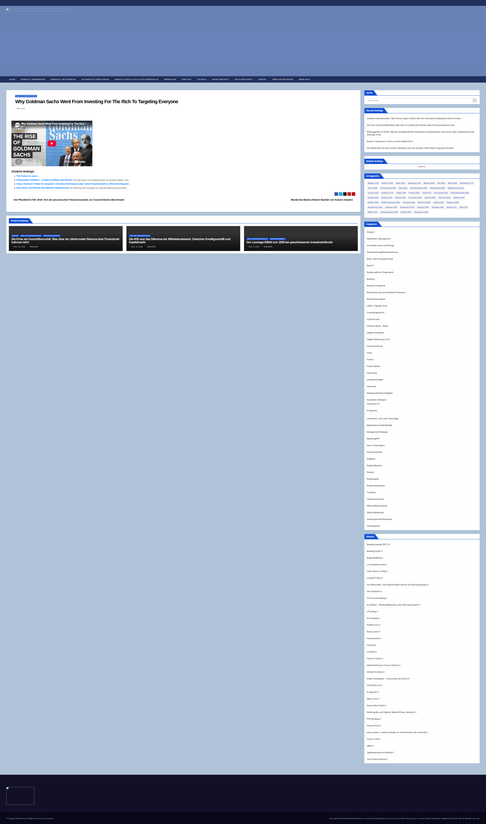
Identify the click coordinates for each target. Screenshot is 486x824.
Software (391, 207)
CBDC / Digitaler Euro (377, 306)
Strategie (438, 207)
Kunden (458, 198)
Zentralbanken (373, 526)
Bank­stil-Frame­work (33, 79)
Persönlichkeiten (374, 452)
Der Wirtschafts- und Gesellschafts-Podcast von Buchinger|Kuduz (397, 585)
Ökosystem (421, 212)
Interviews (371, 386)
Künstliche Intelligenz (377, 400)
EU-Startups (372, 618)
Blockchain (466, 183)
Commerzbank (388, 188)
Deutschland (437, 188)
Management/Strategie (377, 432)
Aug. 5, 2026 (254, 247)
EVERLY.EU (372, 625)
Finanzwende (373, 638)
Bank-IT (370, 266)
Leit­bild (202, 79)
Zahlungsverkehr (389, 212)
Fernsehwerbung (375, 346)
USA (463, 207)
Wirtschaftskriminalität (377, 506)
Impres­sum (170, 79)
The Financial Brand (376, 759)
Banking (370, 279)
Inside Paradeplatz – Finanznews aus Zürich (387, 679)
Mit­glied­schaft (244, 79)
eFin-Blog (371, 611)
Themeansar (48, 818)
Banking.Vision (374, 551)
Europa (373, 193)
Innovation (415, 198)
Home (12, 79)
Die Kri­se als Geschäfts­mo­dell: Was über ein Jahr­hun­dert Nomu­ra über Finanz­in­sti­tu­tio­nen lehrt (65, 240)
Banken (429, 183)
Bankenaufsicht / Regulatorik (380, 272)
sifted (369, 746)
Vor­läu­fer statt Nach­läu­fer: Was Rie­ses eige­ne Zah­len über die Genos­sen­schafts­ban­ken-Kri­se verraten (414, 118)
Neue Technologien (376, 445)
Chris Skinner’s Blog (376, 571)
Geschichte (441, 193)
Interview (445, 198)
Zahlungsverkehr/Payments (379, 519)
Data (403, 188)
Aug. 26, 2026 (19, 247)
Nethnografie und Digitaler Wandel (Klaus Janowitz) (391, 712)
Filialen (401, 193)
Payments (424, 202)
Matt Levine (372, 699)
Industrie (400, 198)
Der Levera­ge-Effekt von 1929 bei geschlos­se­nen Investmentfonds (290, 242)
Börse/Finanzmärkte (277, 239)
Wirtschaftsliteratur (52, 235)
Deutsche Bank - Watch (377, 326)
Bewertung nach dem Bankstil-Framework (386, 292)
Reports (370, 472)
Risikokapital (373, 479)
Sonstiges (371, 492)
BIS (441, 183)
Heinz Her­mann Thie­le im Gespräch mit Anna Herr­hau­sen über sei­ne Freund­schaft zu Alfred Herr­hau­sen (72, 184)
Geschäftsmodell (460, 193)
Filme (369, 353)
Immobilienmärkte (375, 380)
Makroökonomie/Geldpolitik (379, 425)
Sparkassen (407, 207)
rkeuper (33, 247)
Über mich (304, 79)
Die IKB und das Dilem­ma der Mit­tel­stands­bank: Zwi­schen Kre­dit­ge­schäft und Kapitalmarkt (179, 240)
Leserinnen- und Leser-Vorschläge (383, 419)
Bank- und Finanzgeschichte (26, 96)
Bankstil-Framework (376, 286)
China (372, 188)
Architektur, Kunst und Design (380, 245)
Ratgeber (371, 459)
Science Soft (373, 739)
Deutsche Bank (418, 188)
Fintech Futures (374, 658)
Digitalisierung (456, 188)
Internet (430, 198)
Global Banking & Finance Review (383, 665)
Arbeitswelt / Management (379, 239)
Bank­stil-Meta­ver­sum (63, 79)
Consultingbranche (375, 313)
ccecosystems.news (376, 565)
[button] (479, 79)
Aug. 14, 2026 (137, 247)
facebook (387, 193)
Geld (426, 193)
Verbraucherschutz (375, 499)
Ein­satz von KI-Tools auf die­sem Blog (137, 79)
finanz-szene (373, 632)
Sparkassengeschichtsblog (379, 752)
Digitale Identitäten (375, 333)
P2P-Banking (373, 719)
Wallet (372, 212)
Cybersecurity (373, 319)
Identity (386, 198)
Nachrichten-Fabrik (376, 705)
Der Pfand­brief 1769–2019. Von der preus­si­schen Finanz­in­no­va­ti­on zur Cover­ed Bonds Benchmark (68, 199)
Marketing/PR (373, 439)
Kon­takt (187, 79)
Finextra (370, 645)
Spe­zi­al (262, 79)
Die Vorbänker (373, 591)
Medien (373, 202)
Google (373, 198)
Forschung (372, 373)
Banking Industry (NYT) (377, 544)
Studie (452, 207)
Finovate (371, 652)
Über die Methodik (282, 79)
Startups (423, 207)
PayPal (438, 202)
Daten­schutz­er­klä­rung (95, 79)
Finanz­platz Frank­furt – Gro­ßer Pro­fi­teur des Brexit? (44, 180)
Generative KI (373, 404)
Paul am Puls (373, 726)
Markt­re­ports (220, 79)
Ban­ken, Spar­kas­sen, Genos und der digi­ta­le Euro (390, 141)
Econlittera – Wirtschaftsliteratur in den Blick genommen (392, 605)
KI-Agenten (372, 411)
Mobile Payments (390, 202)
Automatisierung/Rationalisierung (382, 252)
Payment (409, 202)
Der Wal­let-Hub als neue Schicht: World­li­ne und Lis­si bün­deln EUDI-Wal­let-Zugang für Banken (410, 148)
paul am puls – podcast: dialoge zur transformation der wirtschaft (396, 732)
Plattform (453, 202)
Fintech (414, 193)
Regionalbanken (374, 465)
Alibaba (373, 183)
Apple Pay (414, 183)
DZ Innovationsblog (376, 598)
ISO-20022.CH (373, 685)
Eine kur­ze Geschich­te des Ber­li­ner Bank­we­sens (42, 188)
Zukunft (406, 212)
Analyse (15, 235)
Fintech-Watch (373, 366)
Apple (400, 183)
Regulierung (375, 207)
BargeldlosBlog (374, 558)
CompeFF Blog (374, 578)
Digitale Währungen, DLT (378, 339)
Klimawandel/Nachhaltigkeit (380, 393)
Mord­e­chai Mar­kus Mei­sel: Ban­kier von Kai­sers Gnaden (322, 199)
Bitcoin (452, 183)
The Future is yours (27, 176)
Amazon (387, 183)
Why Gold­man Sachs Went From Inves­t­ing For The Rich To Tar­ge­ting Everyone (96, 101)
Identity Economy (375, 672)
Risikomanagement (376, 486)
